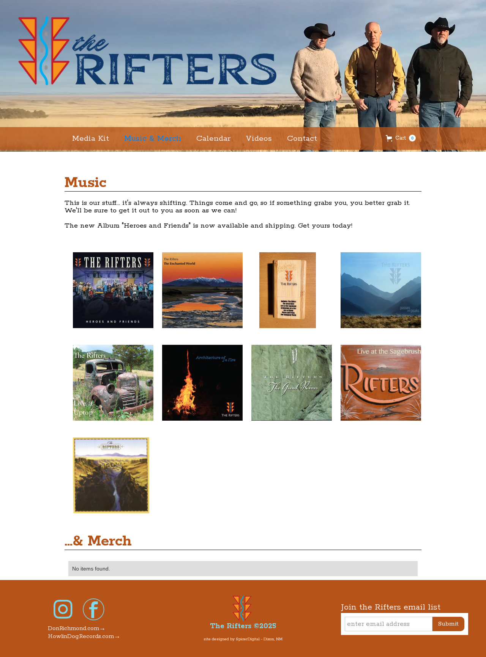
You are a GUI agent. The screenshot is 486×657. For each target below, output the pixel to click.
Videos (259, 138)
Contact (302, 138)
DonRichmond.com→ (77, 628)
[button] (400, 138)
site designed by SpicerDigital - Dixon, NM (243, 639)
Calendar (213, 138)
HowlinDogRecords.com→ (84, 636)
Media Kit (90, 138)
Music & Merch (152, 138)
